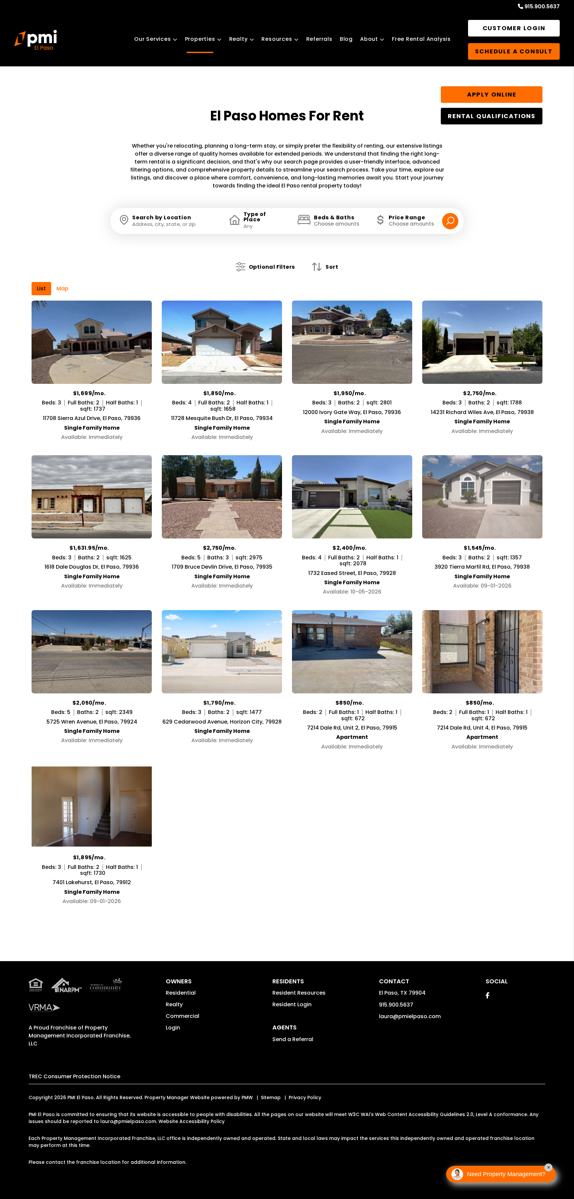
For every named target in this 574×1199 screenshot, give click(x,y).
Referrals (319, 39)
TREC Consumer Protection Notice (74, 1076)
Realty (238, 39)
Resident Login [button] (292, 1004)
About (369, 39)
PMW (247, 1097)
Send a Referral (292, 1039)
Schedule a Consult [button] (513, 51)
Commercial (182, 1016)
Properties (200, 39)
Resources (276, 39)
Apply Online (492, 94)
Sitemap (271, 1097)
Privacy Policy (305, 1097)
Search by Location (161, 217)
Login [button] (173, 1027)
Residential (181, 993)
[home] (35, 40)
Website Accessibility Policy (191, 1121)
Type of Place (254, 217)
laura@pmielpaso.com (410, 1016)
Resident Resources (299, 993)
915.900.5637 (542, 6)
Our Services (152, 39)
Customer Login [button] (514, 28)
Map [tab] (62, 288)
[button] (487, 995)
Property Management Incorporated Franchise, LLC (80, 1035)
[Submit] (450, 221)
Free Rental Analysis (421, 39)
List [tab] (41, 288)
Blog (346, 39)
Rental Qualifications (491, 116)
